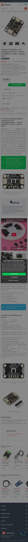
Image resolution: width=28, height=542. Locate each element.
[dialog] (14, 271)
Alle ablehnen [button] (14, 277)
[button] (14, 280)
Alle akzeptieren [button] (14, 274)
